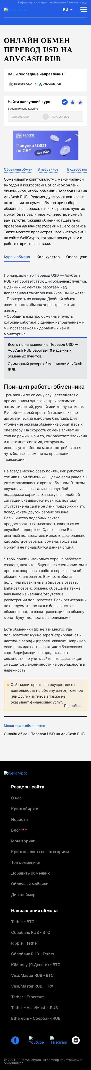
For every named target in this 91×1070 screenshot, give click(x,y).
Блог (19, 830)
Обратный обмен (18, 169)
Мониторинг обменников (24, 726)
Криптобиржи (24, 808)
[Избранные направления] (80, 102)
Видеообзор (77, 169)
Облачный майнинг (29, 883)
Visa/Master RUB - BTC (32, 975)
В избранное (48, 169)
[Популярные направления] (72, 102)
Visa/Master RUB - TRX (32, 986)
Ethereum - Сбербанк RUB (35, 1018)
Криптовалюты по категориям (40, 851)
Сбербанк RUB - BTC (30, 932)
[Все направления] (65, 102)
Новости (19, 819)
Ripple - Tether (24, 943)
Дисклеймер (23, 894)
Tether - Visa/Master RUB (34, 1007)
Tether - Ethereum (28, 996)
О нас (16, 797)
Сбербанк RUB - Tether (32, 953)
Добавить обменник (30, 873)
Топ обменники (25, 862)
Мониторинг (23, 840)
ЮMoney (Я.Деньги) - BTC (35, 964)
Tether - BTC (22, 921)
